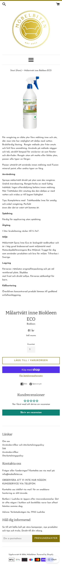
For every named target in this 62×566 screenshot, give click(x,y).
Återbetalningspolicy (12, 456)
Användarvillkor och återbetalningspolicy (23, 445)
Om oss (6, 441)
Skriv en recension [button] (31, 412)
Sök (4, 449)
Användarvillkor (10, 452)
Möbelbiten (31, 554)
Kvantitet (31, 344)
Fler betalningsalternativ (31, 376)
